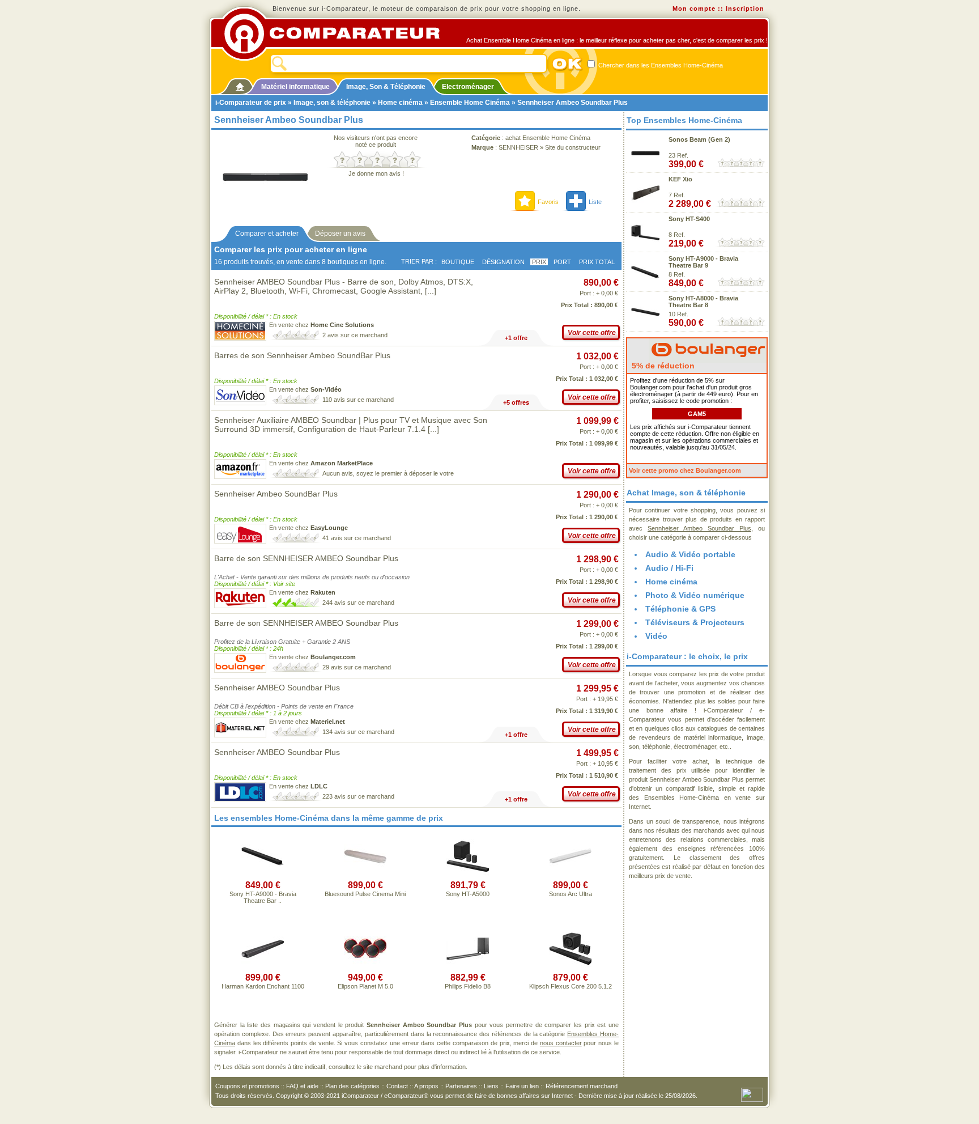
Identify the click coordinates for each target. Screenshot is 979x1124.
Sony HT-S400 (689, 218)
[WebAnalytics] (752, 1094)
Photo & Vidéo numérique (694, 595)
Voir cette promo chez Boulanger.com (685, 470)
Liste (595, 201)
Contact (397, 1086)
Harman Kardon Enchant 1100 (263, 986)
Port (562, 261)
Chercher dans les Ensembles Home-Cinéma (660, 65)
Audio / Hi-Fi (669, 567)
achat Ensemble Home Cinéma (547, 137)
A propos (426, 1086)
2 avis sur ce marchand (355, 335)
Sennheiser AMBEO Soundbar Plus (277, 687)
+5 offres (516, 402)
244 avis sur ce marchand (358, 602)
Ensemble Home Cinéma (470, 103)
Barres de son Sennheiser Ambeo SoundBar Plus (302, 355)
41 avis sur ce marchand (356, 538)
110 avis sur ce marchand (358, 399)
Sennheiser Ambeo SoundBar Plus (276, 493)
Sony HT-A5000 (468, 893)
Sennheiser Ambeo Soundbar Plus (699, 528)
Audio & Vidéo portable (690, 554)
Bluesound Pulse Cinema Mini (365, 893)
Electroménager (468, 87)
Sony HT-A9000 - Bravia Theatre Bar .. (262, 897)
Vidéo (656, 636)
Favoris (548, 201)
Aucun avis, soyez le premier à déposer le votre (388, 473)
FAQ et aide (302, 1086)
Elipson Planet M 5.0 (365, 986)
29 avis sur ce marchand (356, 667)
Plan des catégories (352, 1086)
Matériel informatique (295, 87)
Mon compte (694, 8)
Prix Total (597, 261)
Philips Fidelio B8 (468, 986)
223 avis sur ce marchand (358, 796)
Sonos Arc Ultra (570, 893)
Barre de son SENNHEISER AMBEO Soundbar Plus (306, 558)
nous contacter (561, 1043)
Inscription (745, 8)
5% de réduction (662, 365)
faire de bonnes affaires (507, 1095)
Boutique (457, 261)
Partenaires (461, 1086)
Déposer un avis (340, 233)
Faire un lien (522, 1086)
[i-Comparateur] (240, 84)
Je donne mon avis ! (376, 173)
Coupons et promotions (247, 1086)
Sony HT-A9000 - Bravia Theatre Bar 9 (703, 262)
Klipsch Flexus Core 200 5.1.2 (570, 986)
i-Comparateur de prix (250, 103)
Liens (491, 1086)
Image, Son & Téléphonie (385, 87)
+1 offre (516, 337)
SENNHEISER (518, 147)
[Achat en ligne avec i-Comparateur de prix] (338, 33)
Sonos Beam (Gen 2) (699, 139)
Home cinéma (400, 103)
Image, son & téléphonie (332, 103)
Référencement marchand (582, 1086)
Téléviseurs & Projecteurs (694, 622)
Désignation (503, 261)
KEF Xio (680, 179)
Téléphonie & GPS (680, 608)
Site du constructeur (573, 147)
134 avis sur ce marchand (358, 731)
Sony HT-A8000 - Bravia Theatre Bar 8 (703, 301)
